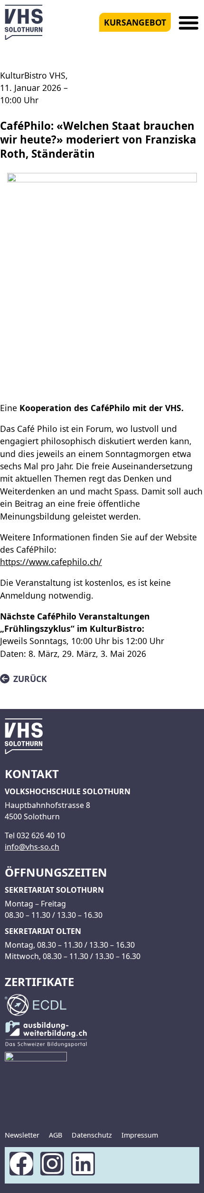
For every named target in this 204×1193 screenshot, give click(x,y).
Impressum (139, 1134)
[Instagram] (52, 1163)
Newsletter (22, 1134)
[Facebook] (21, 1163)
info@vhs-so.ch (32, 847)
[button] (188, 22)
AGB (55, 1134)
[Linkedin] (83, 1163)
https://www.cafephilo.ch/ (51, 561)
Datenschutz (92, 1134)
